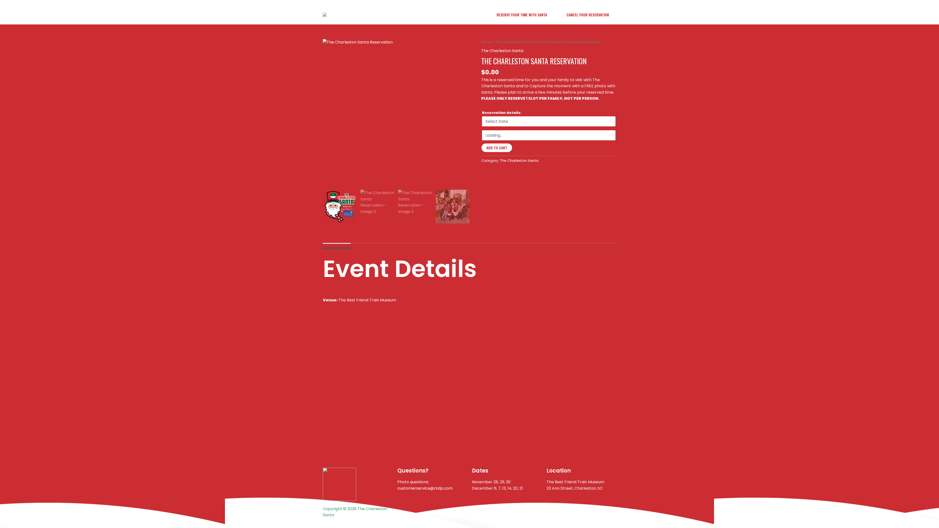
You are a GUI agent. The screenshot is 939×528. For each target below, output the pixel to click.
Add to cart (496, 147)
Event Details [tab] (337, 248)
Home (486, 42)
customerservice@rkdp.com (425, 488)
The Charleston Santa (515, 42)
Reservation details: (503, 112)
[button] (521, 15)
